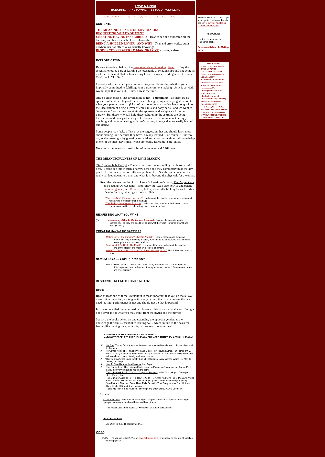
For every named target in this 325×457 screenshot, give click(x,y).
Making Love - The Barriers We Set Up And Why (130, 237)
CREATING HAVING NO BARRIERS (121, 36)
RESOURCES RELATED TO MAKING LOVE (127, 50)
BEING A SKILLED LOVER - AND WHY (124, 43)
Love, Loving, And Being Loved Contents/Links (212, 24)
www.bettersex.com (148, 438)
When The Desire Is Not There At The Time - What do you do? (136, 250)
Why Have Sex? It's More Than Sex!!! (124, 198)
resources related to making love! (154, 67)
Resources (136, 189)
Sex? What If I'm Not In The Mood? (123, 245)
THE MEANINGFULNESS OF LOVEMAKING (128, 30)
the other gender (113, 189)
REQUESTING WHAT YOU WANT (120, 33)
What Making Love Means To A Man (123, 203)
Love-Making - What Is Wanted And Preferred (130, 220)
